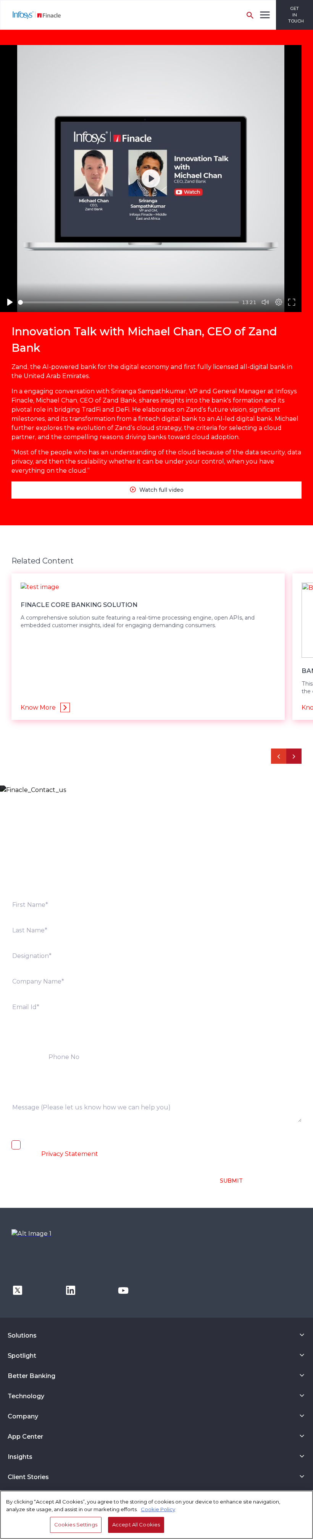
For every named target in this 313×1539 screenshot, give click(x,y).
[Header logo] (30, 14)
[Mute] (265, 302)
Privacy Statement (69, 1153)
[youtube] (123, 1290)
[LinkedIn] (71, 1290)
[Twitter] (17, 1290)
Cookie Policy (158, 1509)
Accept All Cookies (136, 1524)
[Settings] (279, 302)
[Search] (250, 14)
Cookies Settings (75, 1524)
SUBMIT (231, 1180)
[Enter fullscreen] (292, 302)
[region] (156, 1515)
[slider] (128, 302)
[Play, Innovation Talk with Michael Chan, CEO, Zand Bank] (10, 302)
